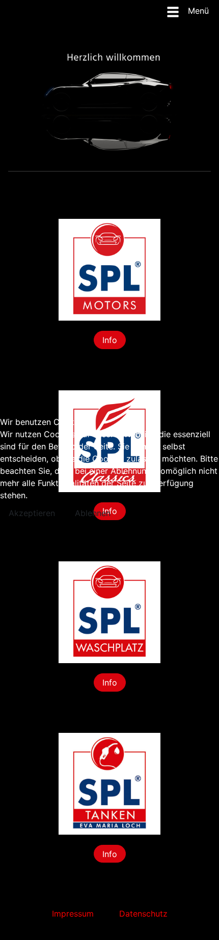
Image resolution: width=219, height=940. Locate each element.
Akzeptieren (32, 513)
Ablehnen (93, 513)
